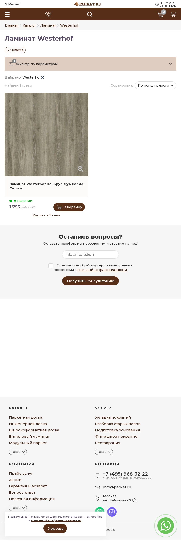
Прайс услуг (21, 473)
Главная (11, 25)
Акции (15, 479)
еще (17, 451)
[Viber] (112, 515)
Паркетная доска (25, 417)
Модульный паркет (28, 443)
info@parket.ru (117, 487)
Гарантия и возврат (28, 486)
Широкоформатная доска (34, 430)
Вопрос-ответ (22, 492)
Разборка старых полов (117, 423)
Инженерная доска (28, 423)
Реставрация (107, 443)
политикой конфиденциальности (102, 270)
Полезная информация (32, 499)
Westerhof (31, 77)
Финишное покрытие (116, 436)
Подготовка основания (117, 430)
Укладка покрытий (113, 417)
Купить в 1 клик (46, 215)
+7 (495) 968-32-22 (125, 474)
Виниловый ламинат (29, 436)
